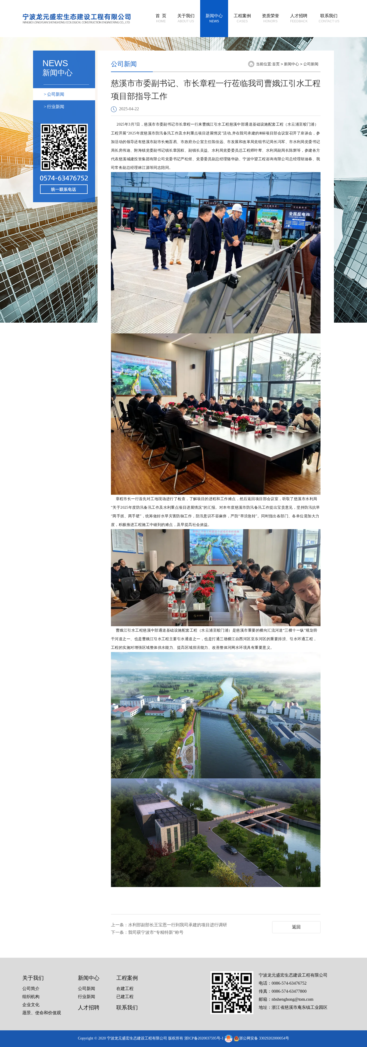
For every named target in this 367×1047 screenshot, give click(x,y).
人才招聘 (299, 18)
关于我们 (186, 18)
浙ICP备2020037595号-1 (204, 1038)
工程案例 (242, 18)
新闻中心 (214, 18)
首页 (276, 64)
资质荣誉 (270, 18)
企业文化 (30, 1004)
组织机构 (30, 996)
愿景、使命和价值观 (41, 1012)
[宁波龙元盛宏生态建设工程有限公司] (76, 17)
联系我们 (329, 18)
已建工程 (125, 996)
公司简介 (30, 988)
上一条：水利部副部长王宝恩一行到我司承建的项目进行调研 (169, 925)
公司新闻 (54, 94)
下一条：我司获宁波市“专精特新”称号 (147, 932)
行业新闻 (54, 106)
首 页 (161, 18)
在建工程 (125, 988)
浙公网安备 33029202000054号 (264, 1038)
